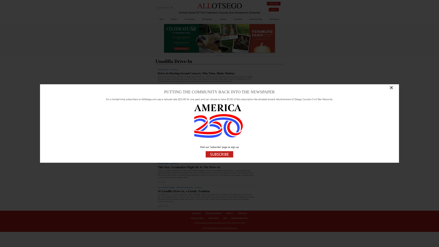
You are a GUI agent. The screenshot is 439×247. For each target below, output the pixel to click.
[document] (219, 123)
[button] (391, 87)
